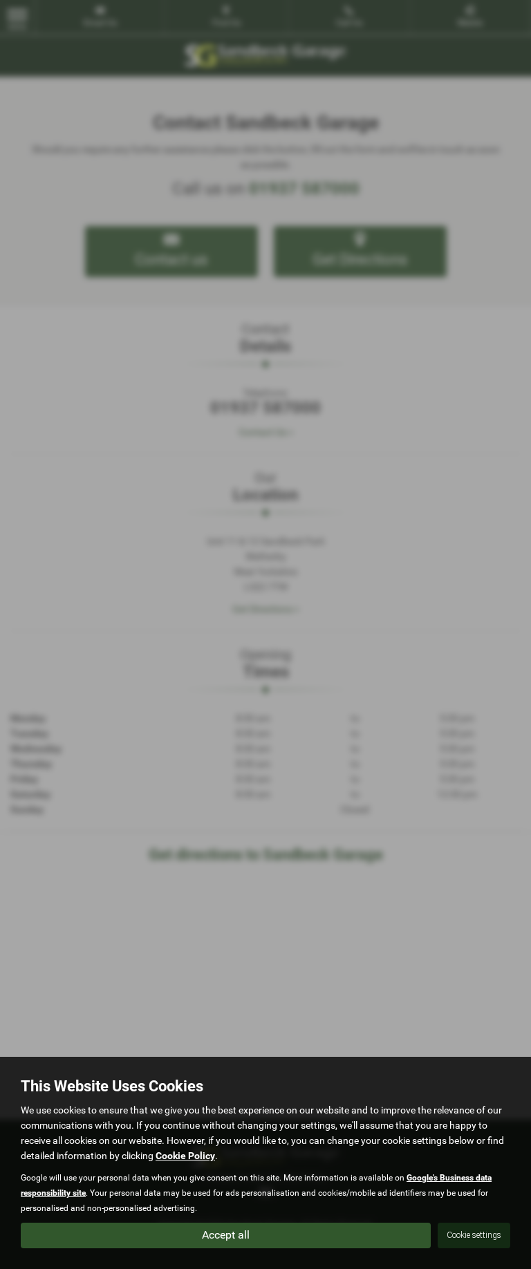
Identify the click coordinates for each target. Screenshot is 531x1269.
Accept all (226, 1234)
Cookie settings (474, 1235)
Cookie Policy (185, 1155)
